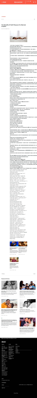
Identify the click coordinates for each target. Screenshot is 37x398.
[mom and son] (28, 299)
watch (3, 344)
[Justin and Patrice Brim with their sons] (28, 281)
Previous (3, 273)
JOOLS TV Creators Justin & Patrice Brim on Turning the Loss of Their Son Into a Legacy (27, 291)
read (4, 2)
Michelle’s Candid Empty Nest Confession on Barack (14, 248)
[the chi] (22, 241)
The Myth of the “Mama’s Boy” (25, 309)
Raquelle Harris (3, 327)
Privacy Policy (16, 393)
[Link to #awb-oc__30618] (35, 2)
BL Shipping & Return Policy (6, 380)
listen (10, 344)
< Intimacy (3, 16)
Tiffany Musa (21, 313)
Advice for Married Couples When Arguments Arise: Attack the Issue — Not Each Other (27, 328)
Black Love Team (12, 254)
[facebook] (25, 1)
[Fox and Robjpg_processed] (9, 299)
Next (34, 273)
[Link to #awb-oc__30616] (2, 2)
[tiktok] (8, 386)
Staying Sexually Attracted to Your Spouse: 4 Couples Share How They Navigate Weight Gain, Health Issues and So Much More (9, 321)
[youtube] (30, 1)
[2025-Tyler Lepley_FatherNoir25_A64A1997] (9, 281)
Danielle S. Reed (3, 315)
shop (2, 378)
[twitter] (3, 386)
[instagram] (28, 1)
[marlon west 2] (14, 257)
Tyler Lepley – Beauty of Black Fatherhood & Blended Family (8, 291)
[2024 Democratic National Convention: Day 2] (14, 241)
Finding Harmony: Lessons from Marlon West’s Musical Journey (14, 264)
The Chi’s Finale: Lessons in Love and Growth (22, 248)
